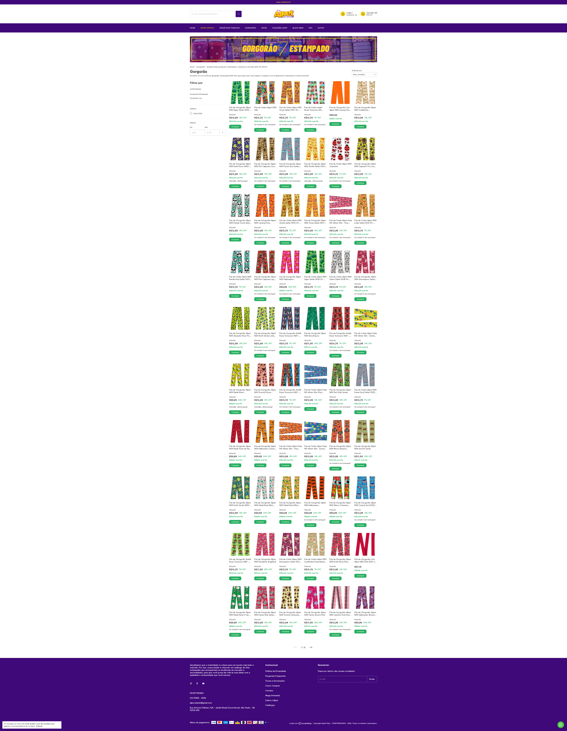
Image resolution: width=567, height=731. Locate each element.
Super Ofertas (207, 28)
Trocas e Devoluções (275, 681)
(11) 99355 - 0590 (198, 698)
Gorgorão (250, 28)
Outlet (321, 28)
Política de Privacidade (275, 671)
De (191, 127)
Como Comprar (272, 686)
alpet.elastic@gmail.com (201, 703)
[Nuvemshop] (300, 724)
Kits (310, 28)
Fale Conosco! (283, 2)
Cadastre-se (351, 15)
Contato (269, 690)
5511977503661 (197, 693)
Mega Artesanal (272, 695)
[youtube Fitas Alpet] (203, 683)
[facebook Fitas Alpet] (197, 683)
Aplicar (222, 132)
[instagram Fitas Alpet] (191, 683)
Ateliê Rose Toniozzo (229, 28)
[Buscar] (239, 14)
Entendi (39, 726)
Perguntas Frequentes (275, 676)
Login (348, 13)
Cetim (264, 28)
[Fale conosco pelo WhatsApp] (560, 724)
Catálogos (270, 705)
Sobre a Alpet (271, 700)
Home (192, 28)
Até (206, 127)
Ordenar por (357, 71)
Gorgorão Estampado (199, 94)
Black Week (298, 28)
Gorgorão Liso (196, 98)
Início (192, 67)
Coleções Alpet (279, 28)
